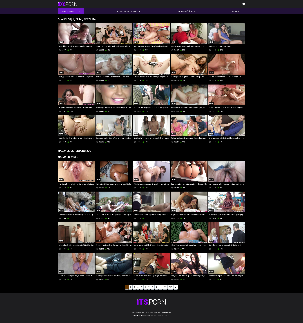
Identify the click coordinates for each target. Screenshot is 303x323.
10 (160, 287)
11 (165, 287)
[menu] (243, 4)
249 (170, 287)
